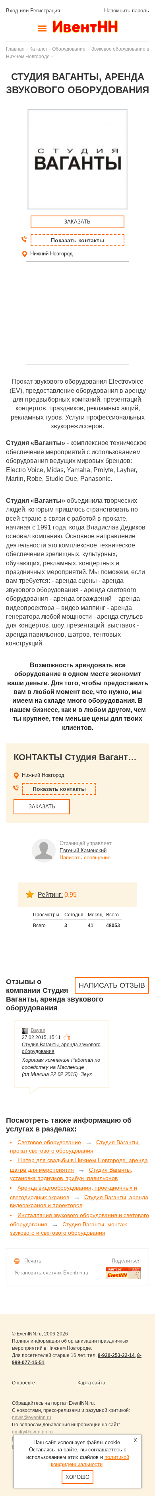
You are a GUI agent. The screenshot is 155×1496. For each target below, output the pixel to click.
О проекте (23, 1383)
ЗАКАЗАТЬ (77, 222)
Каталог (38, 48)
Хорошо (77, 1477)
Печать (32, 1261)
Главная (15, 48)
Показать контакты (77, 240)
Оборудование (69, 48)
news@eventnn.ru (31, 1417)
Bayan (38, 1030)
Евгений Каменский (83, 850)
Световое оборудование (49, 1142)
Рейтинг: (50, 894)
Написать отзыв (112, 985)
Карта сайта (91, 1383)
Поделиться (126, 1261)
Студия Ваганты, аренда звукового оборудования (61, 1048)
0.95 (70, 894)
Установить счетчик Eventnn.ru (51, 1273)
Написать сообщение (85, 858)
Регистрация (45, 11)
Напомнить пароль (126, 11)
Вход (12, 11)
